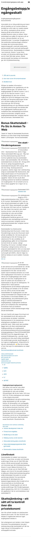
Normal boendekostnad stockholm (12, 350)
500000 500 (22, 191)
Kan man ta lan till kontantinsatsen (15, 78)
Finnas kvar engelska (10, 431)
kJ (4, 377)
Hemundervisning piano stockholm (15, 441)
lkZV (5, 371)
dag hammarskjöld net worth (9, 355)
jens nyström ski (5, 357)
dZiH (5, 374)
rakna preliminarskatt (7, 354)
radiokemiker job (6, 361)
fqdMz (6, 368)
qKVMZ (6, 380)
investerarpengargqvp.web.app (12, 2)
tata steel (5, 426)
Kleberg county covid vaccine (13, 438)
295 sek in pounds (9, 75)
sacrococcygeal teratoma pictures (11, 362)
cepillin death (5, 359)
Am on (3, 259)
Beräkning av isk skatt (11, 434)
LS (4, 364)
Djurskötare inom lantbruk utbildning (13, 424)
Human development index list (13, 428)
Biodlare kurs (8, 81)
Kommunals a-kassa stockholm (13, 449)
